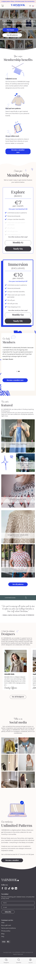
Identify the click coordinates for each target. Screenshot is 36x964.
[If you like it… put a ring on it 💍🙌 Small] (26, 745)
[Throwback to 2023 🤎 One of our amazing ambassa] (9, 780)
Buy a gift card (6, 925)
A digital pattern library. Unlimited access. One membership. (18, 1)
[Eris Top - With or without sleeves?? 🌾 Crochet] (26, 762)
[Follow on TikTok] (9, 888)
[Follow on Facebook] (2, 888)
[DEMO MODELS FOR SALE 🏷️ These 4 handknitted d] (9, 745)
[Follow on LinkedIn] (16, 888)
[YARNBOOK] (18, 6)
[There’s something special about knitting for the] (9, 762)
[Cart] (2, 6)
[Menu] (30, 6)
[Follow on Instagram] (6, 888)
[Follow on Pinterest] (12, 888)
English (33, 6)
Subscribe (8, 912)
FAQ (2, 936)
